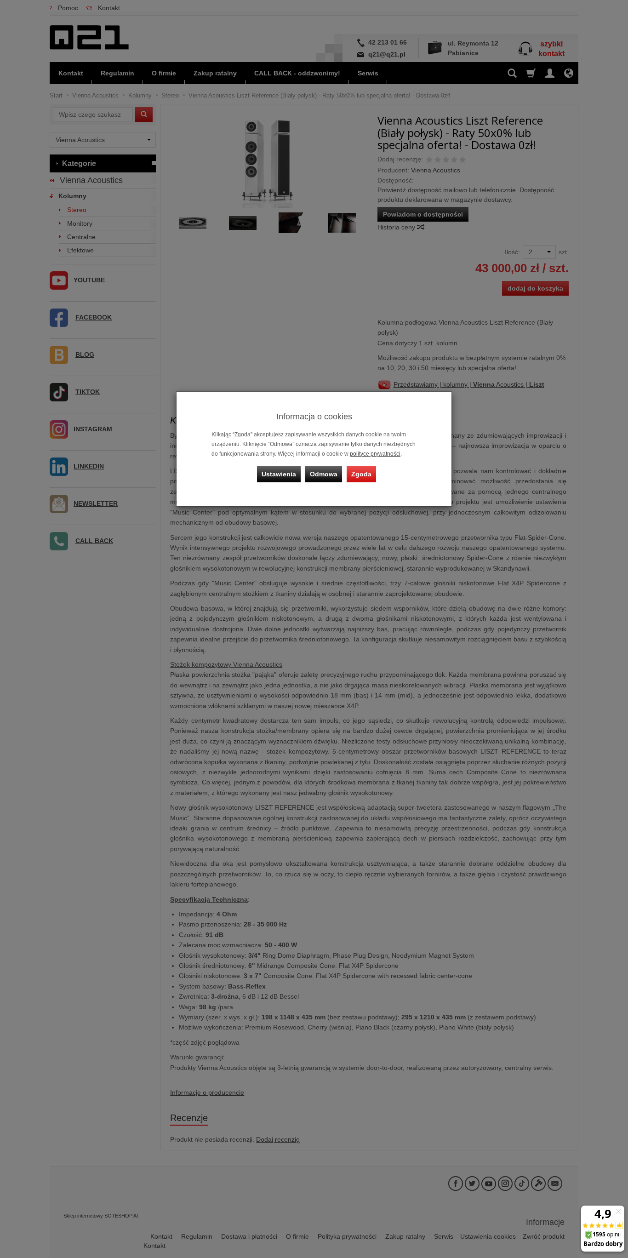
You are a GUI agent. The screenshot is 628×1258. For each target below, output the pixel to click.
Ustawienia (279, 474)
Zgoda (361, 474)
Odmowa (323, 474)
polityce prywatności (375, 454)
